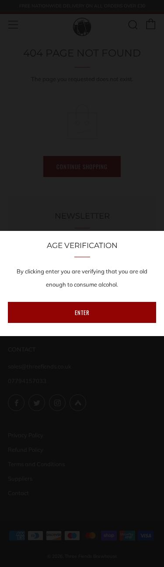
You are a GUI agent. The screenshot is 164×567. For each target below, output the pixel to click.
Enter (82, 312)
